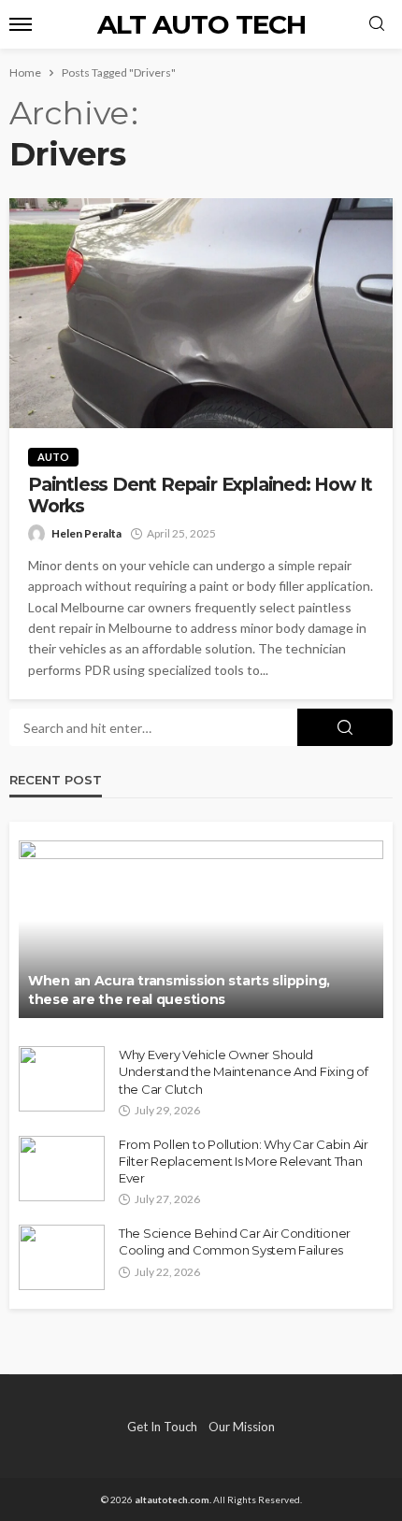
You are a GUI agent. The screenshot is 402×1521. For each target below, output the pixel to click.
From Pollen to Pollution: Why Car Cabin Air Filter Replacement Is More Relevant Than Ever (243, 1161)
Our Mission (241, 1426)
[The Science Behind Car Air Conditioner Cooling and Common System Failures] (62, 1257)
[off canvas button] (20, 24)
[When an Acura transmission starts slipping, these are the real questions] (201, 929)
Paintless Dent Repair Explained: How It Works (200, 495)
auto (53, 457)
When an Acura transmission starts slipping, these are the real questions (179, 990)
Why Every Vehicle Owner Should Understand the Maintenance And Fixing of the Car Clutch (243, 1071)
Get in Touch (162, 1426)
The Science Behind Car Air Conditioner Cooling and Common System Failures (235, 1241)
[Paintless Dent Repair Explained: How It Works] (201, 313)
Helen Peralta (86, 533)
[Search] (377, 24)
